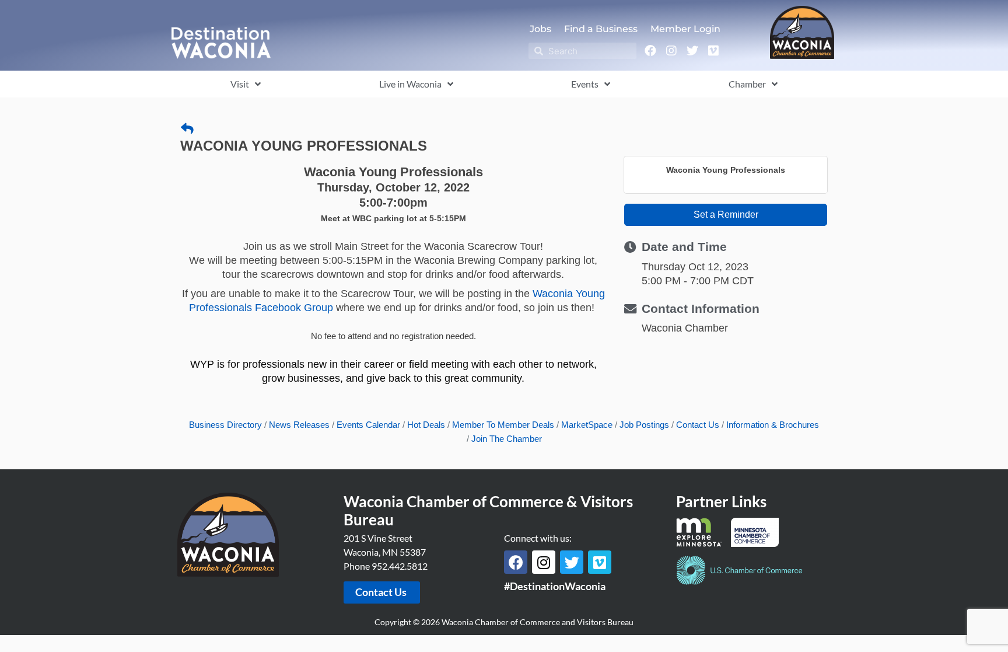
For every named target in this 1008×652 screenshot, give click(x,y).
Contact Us (697, 425)
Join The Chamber (506, 439)
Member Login (685, 28)
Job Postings (644, 425)
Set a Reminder (726, 214)
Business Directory (225, 425)
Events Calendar (368, 425)
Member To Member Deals (503, 425)
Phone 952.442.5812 (386, 565)
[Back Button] (187, 129)
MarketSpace (586, 425)
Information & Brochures (772, 425)
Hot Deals (426, 425)
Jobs (540, 28)
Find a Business (601, 28)
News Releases (299, 425)
